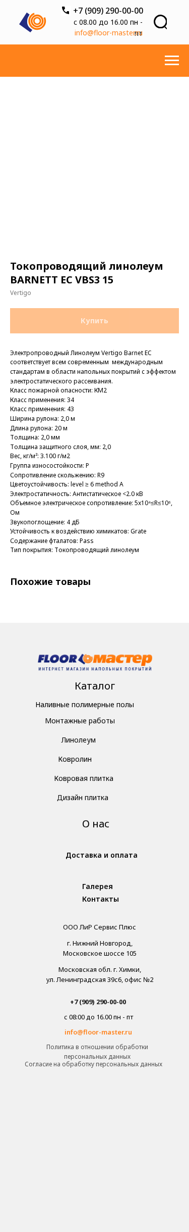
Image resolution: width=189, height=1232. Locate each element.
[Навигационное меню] (172, 61)
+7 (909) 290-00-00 (108, 10)
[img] (95, 663)
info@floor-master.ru (109, 32)
